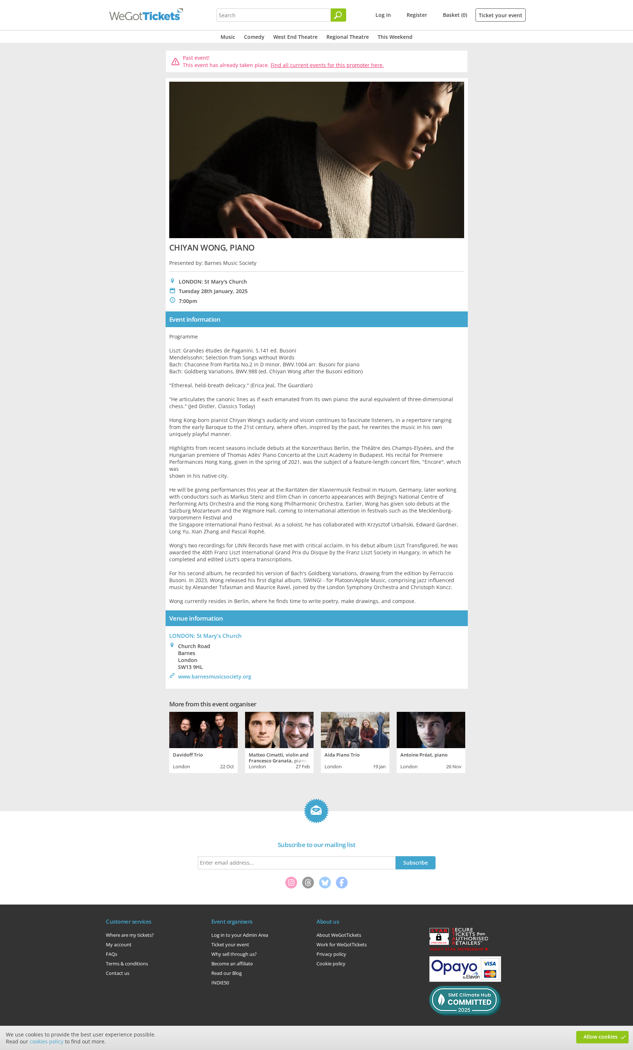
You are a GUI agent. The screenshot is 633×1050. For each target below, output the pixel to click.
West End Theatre (295, 36)
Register (417, 14)
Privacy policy (331, 954)
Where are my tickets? (130, 935)
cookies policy (46, 1041)
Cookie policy (330, 963)
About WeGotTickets (338, 935)
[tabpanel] (203, 741)
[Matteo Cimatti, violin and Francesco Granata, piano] (279, 729)
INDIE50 (220, 982)
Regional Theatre (347, 36)
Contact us (117, 973)
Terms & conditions (127, 963)
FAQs (111, 954)
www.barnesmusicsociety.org (214, 676)
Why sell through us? (234, 954)
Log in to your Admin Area (239, 935)
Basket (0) (455, 14)
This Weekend (395, 36)
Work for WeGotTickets (341, 944)
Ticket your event (500, 15)
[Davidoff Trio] (203, 729)
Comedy (254, 36)
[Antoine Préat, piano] (431, 729)
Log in (383, 14)
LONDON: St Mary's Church (205, 635)
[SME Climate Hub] (465, 1013)
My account (119, 944)
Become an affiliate (232, 963)
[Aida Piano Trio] (355, 729)
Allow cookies (601, 1036)
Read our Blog (226, 973)
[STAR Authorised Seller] (458, 950)
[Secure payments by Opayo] (465, 980)
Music (228, 36)
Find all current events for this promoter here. (327, 65)
